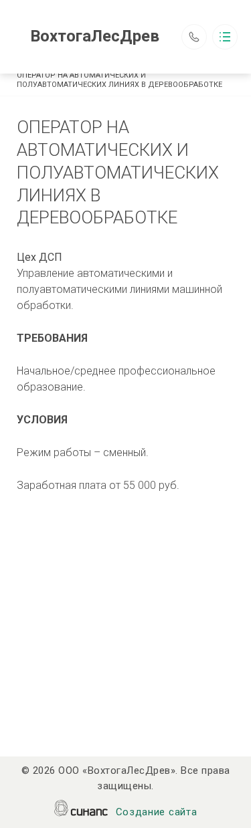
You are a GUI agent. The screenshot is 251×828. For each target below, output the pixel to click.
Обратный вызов (194, 36)
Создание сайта (156, 812)
